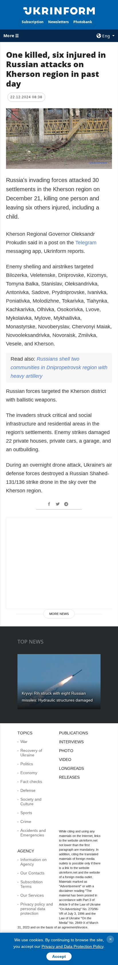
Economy (28, 772)
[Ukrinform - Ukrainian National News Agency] (59, 10)
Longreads (71, 768)
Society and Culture (31, 801)
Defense (28, 790)
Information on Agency (33, 861)
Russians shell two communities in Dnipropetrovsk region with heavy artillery (59, 367)
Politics (26, 764)
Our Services (32, 895)
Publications (73, 733)
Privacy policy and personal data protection (36, 909)
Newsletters (58, 21)
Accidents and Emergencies (33, 832)
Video (65, 759)
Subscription (33, 21)
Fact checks (31, 781)
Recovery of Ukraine (31, 752)
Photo (66, 750)
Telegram (86, 242)
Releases (69, 777)
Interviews (71, 742)
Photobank (82, 21)
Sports (26, 812)
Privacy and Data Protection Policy (72, 946)
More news (59, 614)
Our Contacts (32, 873)
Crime (25, 821)
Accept (59, 956)
